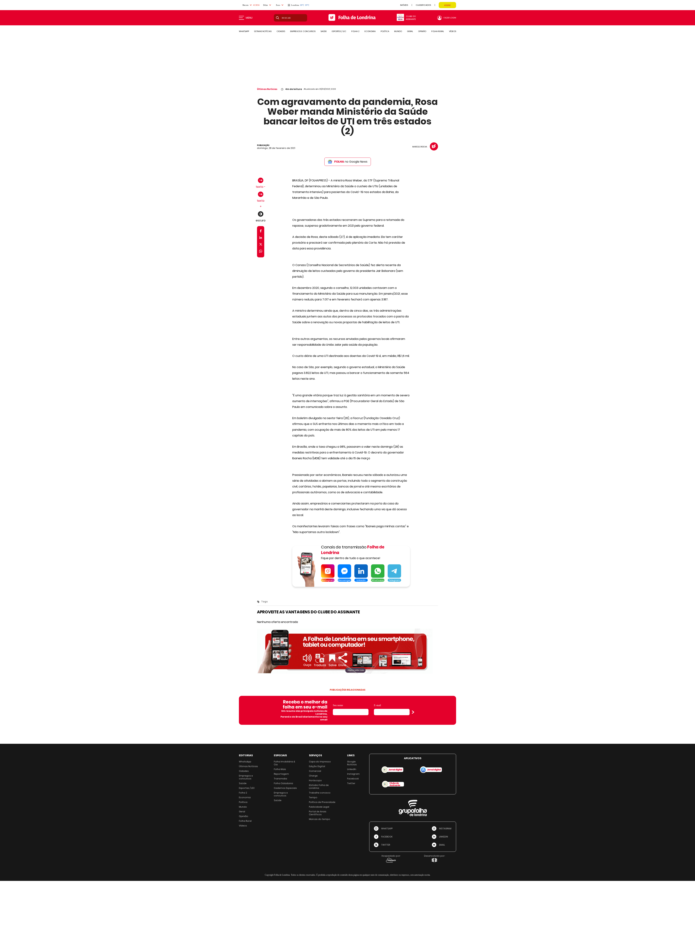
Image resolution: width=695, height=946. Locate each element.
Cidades (244, 771)
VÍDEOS (452, 31)
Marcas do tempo (319, 819)
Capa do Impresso (320, 761)
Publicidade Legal (319, 806)
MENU (249, 18)
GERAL (410, 31)
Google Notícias (352, 763)
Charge (313, 775)
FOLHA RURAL (437, 31)
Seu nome (338, 705)
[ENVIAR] (413, 712)
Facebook (353, 778)
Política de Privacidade (322, 802)
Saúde (243, 783)
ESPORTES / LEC (339, 31)
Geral (242, 811)
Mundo (243, 806)
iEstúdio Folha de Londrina (319, 787)
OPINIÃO (422, 31)
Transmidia (280, 778)
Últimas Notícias (267, 89)
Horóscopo (315, 780)
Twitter (351, 783)
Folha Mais (280, 769)
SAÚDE (324, 31)
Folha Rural (245, 820)
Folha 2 (243, 792)
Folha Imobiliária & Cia (284, 763)
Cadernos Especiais (285, 788)
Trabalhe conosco (319, 792)
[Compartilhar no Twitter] (260, 245)
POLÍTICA (385, 31)
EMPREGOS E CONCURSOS (302, 31)
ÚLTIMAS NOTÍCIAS (262, 31)
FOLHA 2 (355, 31)
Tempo (313, 797)
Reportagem (281, 773)
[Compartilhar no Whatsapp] (260, 252)
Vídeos (243, 825)
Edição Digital (317, 766)
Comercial (315, 771)
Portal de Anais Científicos (317, 813)
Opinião (243, 816)
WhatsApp (245, 761)
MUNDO (398, 31)
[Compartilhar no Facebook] (261, 232)
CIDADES (281, 31)
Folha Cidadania (283, 783)
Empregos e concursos (246, 777)
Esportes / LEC (247, 788)
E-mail (377, 705)
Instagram (353, 773)
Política (243, 802)
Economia (245, 797)
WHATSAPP (244, 31)
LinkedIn (351, 769)
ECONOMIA (370, 31)
